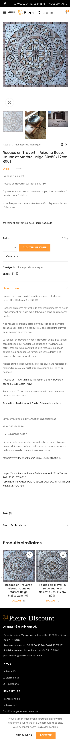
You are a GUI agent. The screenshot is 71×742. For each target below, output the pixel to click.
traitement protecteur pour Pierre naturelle (27, 222)
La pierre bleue (11, 677)
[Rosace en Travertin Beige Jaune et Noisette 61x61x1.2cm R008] (52, 566)
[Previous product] (57, 144)
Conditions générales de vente (20, 711)
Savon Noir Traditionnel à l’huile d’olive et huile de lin (32, 403)
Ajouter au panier (35, 247)
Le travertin (9, 671)
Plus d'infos (23, 735)
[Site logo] (36, 12)
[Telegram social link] (17, 273)
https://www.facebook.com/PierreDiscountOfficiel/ (32, 457)
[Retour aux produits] (62, 144)
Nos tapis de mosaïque (28, 144)
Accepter (46, 735)
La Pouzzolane (11, 683)
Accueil (7, 144)
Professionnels (11, 698)
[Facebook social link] (5, 3)
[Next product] (66, 144)
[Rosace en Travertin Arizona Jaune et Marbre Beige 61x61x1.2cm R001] (19, 566)
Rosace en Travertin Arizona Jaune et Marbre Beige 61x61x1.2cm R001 (18, 590)
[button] (6, 65)
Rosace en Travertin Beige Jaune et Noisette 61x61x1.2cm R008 (52, 590)
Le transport (10, 705)
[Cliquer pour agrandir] (9, 102)
